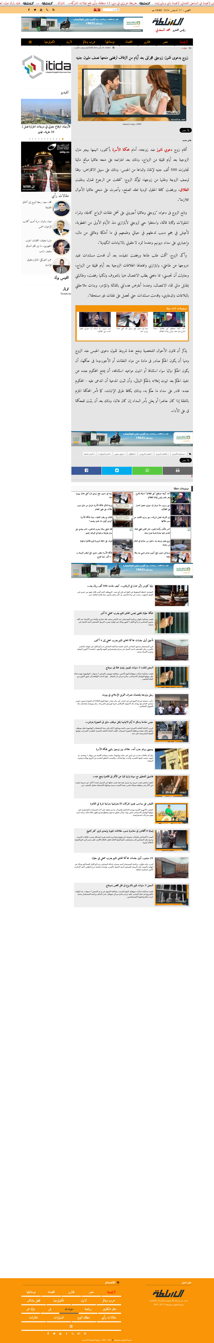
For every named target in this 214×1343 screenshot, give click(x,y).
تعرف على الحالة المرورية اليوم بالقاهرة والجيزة (96, 541)
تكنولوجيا (49, 42)
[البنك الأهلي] (132, 440)
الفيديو (65, 92)
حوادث (184, 48)
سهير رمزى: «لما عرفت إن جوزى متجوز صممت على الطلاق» (95, 330)
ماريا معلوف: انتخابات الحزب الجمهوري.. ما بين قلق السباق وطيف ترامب (38, 246)
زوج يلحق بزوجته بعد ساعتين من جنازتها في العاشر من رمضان (152, 543)
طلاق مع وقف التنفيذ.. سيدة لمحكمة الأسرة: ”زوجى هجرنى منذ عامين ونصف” (96, 519)
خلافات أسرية (161, 454)
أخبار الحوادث (104, 454)
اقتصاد (128, 42)
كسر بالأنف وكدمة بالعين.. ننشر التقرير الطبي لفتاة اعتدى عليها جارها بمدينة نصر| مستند (152, 531)
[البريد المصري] (46, 167)
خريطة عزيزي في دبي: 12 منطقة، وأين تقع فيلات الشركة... (126, 3)
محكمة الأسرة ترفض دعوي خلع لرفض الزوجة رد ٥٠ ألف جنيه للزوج (94, 554)
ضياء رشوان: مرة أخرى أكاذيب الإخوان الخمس (37, 224)
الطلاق (184, 189)
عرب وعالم (89, 42)
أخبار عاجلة (88, 454)
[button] (63, 139)
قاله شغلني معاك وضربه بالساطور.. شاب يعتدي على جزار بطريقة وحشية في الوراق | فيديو (94, 531)
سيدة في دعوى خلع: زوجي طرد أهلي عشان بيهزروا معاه (132, 330)
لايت (69, 42)
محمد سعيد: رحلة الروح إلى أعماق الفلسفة (37, 205)
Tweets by (65, 293)
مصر (165, 42)
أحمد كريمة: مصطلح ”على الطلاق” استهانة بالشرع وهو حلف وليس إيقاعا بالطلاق (169, 330)
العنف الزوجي (145, 454)
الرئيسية (184, 42)
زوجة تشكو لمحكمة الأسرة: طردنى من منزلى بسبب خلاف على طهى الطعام (94, 507)
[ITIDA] (46, 67)
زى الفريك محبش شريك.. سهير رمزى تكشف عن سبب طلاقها (152, 519)
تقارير (147, 42)
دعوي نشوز (164, 149)
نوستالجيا (110, 42)
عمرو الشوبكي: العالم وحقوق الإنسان (39, 263)
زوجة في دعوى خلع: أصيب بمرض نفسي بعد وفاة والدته (152, 554)
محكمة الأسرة (121, 149)
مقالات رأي (60, 195)
